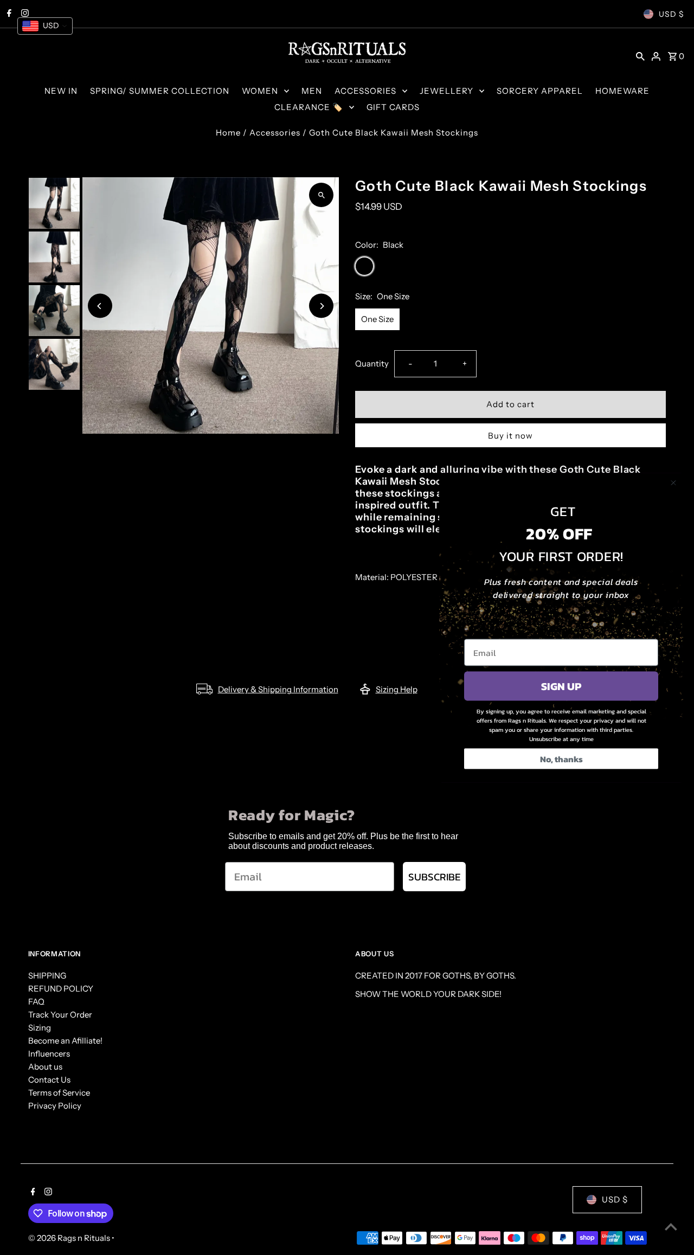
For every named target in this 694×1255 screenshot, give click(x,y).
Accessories (274, 132)
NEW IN (61, 91)
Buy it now (510, 435)
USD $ (671, 14)
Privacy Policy (54, 1105)
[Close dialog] (673, 482)
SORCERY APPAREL (540, 91)
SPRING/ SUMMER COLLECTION (159, 91)
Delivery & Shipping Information (278, 689)
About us (45, 1066)
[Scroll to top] (671, 1226)
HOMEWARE (622, 91)
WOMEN (260, 91)
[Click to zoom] (321, 195)
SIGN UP (561, 686)
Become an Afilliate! (65, 1040)
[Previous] (100, 306)
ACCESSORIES (365, 91)
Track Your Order (60, 1014)
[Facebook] (31, 1192)
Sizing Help (396, 689)
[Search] (640, 56)
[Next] (321, 306)
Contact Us (49, 1079)
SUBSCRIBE (434, 877)
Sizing (39, 1027)
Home (228, 132)
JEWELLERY (446, 91)
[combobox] (45, 26)
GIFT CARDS (393, 107)
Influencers (49, 1053)
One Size (377, 319)
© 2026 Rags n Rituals (70, 1238)
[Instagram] (47, 1192)
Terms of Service (59, 1092)
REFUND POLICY (60, 988)
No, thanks (561, 758)
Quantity (372, 363)
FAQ (36, 1001)
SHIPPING (47, 975)
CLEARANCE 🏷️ (308, 107)
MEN (311, 91)
